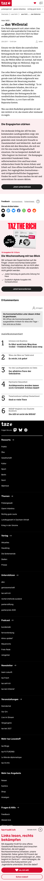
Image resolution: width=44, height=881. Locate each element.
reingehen (5, 655)
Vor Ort (4, 712)
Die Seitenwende (8, 554)
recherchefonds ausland (11, 599)
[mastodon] (15, 431)
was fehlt (14, 14)
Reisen (4, 780)
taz (6, 424)
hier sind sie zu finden (12, 324)
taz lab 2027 (6, 728)
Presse (4, 565)
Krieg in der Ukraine (9, 525)
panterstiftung (7, 604)
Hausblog (5, 548)
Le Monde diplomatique (11, 757)
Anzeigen (5, 797)
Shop (3, 792)
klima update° (7, 638)
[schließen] (40, 829)
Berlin (3, 475)
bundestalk (6, 627)
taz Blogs (5, 746)
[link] (7, 9)
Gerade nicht (31, 830)
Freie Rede (5, 649)
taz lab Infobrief (8, 689)
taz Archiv (5, 763)
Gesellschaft (6, 458)
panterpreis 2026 (8, 610)
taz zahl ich (6, 593)
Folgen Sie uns (6, 430)
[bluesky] (20, 431)
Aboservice (6, 820)
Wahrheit (5, 486)
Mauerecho (6, 644)
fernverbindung (7, 633)
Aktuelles (5, 542)
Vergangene (6, 723)
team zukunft (6, 672)
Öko (3, 452)
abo (3, 582)
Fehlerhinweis (29, 201)
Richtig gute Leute (9, 514)
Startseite (4, 14)
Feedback (5, 814)
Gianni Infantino (8, 508)
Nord (3, 480)
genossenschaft (8, 588)
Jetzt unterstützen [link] (22, 187)
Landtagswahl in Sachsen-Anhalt (15, 520)
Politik (4, 447)
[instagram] (26, 431)
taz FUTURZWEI (7, 752)
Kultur (3, 463)
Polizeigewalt (7, 503)
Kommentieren (17, 201)
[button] (41, 3)
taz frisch (5, 678)
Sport (3, 469)
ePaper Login (7, 825)
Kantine (4, 786)
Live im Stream (7, 717)
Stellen (4, 559)
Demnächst (6, 706)
